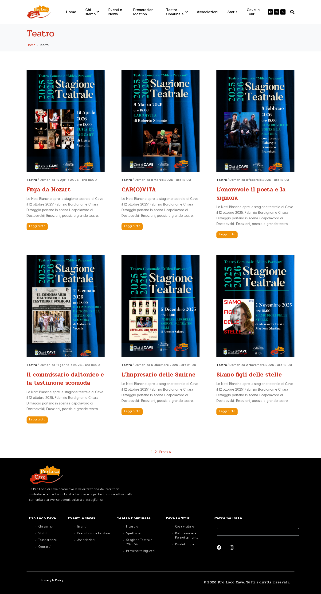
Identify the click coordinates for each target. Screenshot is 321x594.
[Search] (294, 531)
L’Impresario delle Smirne (158, 374)
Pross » (165, 452)
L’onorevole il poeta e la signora (251, 193)
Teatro (32, 180)
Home (31, 45)
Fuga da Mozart (48, 189)
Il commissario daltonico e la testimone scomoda (65, 378)
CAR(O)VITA (138, 189)
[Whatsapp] (283, 12)
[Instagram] (276, 12)
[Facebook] (270, 12)
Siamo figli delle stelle (249, 374)
